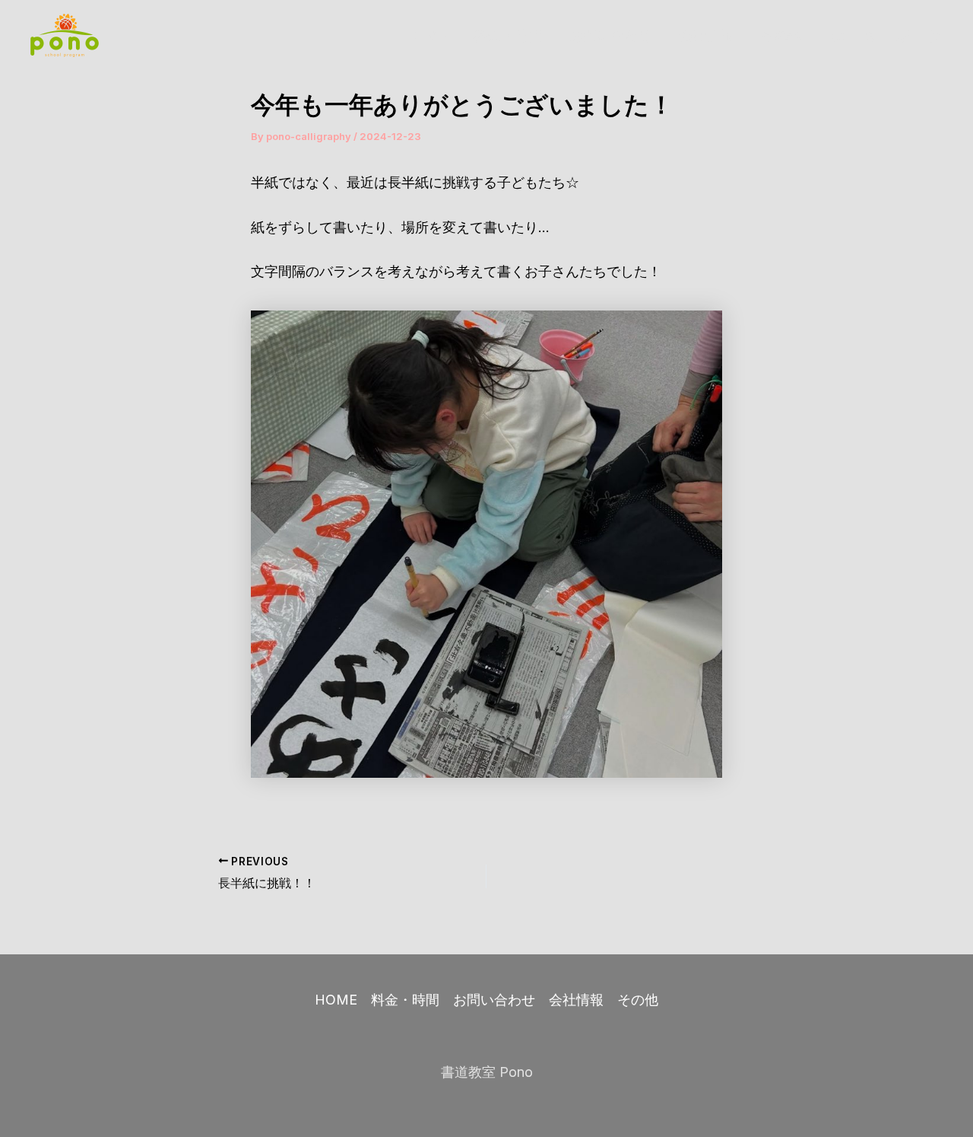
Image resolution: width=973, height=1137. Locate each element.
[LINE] (936, 36)
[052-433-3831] (903, 36)
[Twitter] (870, 36)
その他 (781, 35)
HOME (425, 35)
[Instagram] (838, 36)
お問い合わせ (610, 35)
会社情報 (706, 35)
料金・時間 (508, 35)
